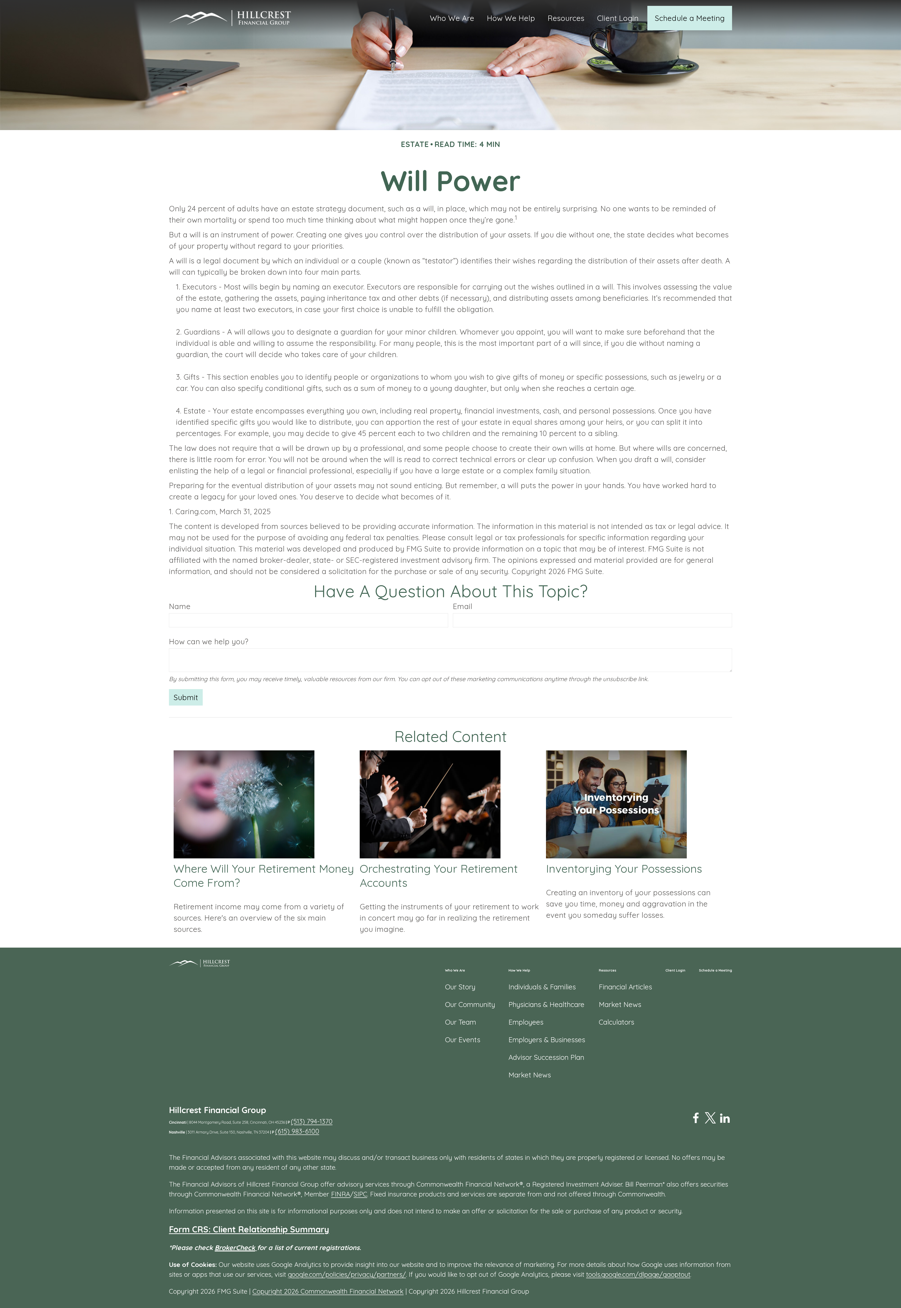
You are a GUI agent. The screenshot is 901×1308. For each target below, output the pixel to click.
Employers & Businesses (546, 1039)
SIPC (360, 1194)
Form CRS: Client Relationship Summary (249, 1229)
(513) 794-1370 (311, 1121)
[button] (452, 18)
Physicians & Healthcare (546, 1004)
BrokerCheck (235, 1247)
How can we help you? (208, 641)
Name (180, 606)
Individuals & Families (542, 986)
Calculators (616, 1022)
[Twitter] (710, 1118)
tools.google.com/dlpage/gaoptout (638, 1274)
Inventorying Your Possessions (624, 868)
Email (462, 606)
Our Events (462, 1039)
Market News (529, 1074)
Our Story (460, 986)
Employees (525, 1022)
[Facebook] (695, 1118)
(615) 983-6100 (297, 1131)
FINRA (340, 1194)
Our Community (470, 1004)
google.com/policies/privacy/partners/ (347, 1274)
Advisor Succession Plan (546, 1057)
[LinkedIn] (724, 1118)
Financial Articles (625, 986)
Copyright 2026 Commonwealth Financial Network (328, 1291)
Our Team (460, 1022)
